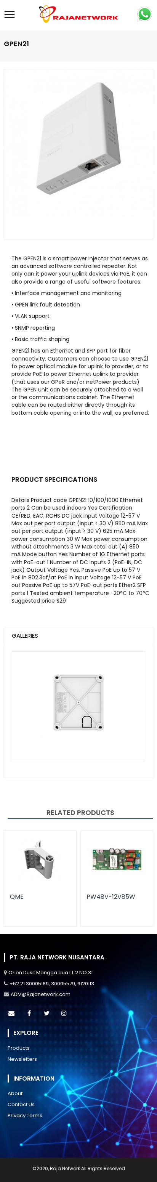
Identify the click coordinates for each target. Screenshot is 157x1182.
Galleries (25, 636)
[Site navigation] (9, 15)
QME (17, 896)
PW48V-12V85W (111, 896)
